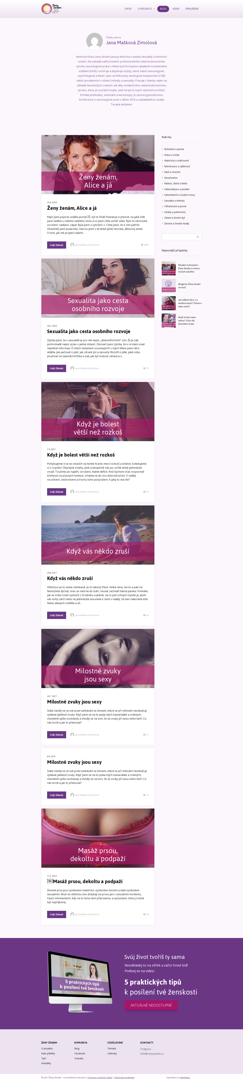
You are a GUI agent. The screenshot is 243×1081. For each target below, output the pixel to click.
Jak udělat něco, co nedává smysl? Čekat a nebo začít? (190, 303)
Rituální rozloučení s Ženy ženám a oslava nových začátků (189, 268)
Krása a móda (171, 154)
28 (147, 914)
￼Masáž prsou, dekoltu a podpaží (84, 881)
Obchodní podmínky (124, 1077)
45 (147, 491)
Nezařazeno (171, 177)
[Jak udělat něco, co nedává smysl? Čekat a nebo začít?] (169, 303)
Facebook (79, 1053)
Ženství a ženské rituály (176, 223)
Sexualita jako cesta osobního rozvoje (88, 331)
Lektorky (112, 1053)
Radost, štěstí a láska (175, 183)
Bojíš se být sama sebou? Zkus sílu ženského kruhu (187, 320)
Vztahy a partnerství (174, 212)
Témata (111, 1048)
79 (147, 368)
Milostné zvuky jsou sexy (74, 702)
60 (147, 615)
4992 (146, 244)
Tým (43, 1058)
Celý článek (56, 245)
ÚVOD (128, 8)
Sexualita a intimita (174, 200)
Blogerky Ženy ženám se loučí (189, 286)
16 (147, 794)
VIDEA (176, 8)
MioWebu (185, 1077)
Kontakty (46, 1063)
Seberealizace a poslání (176, 189)
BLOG (163, 8)
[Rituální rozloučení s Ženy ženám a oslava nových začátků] (169, 268)
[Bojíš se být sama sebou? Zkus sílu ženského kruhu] (169, 321)
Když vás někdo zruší (70, 578)
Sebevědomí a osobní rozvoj (179, 194)
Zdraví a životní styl (174, 217)
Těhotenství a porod (175, 206)
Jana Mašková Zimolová (87, 244)
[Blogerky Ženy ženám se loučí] (169, 286)
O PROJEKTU (145, 8)
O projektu (47, 1048)
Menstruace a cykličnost (177, 166)
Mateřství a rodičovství (176, 160)
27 (147, 734)
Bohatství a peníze (174, 149)
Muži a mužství (172, 172)
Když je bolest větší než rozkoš (81, 455)
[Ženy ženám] (51, 9)
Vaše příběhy (48, 1053)
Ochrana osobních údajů (99, 1077)
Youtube (78, 1058)
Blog (76, 1048)
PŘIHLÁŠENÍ (191, 8)
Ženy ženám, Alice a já (72, 208)
